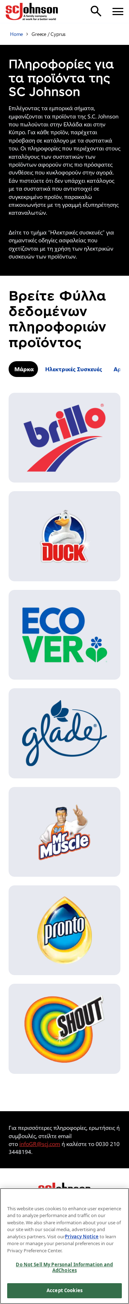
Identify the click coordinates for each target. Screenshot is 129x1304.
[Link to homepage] (32, 11)
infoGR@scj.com (39, 1143)
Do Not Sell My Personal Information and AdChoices (64, 1267)
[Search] (96, 11)
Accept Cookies (64, 1290)
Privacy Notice (82, 1236)
